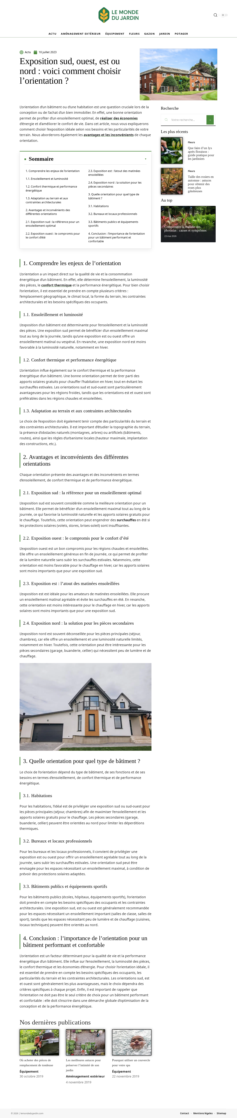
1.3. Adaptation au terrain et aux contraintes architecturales (47, 200)
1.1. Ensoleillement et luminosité (47, 179)
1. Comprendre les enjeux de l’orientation (53, 171)
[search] (215, 15)
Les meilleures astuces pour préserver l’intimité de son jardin (83, 1065)
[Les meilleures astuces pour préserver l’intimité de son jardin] (85, 1042)
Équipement (29, 1071)
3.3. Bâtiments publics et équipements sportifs (113, 224)
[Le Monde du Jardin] (118, 15)
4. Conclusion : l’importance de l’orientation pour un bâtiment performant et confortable (116, 237)
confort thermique (56, 285)
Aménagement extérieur (85, 1076)
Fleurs (191, 142)
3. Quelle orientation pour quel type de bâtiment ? (113, 196)
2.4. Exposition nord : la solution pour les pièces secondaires (115, 184)
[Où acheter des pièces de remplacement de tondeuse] (39, 1042)
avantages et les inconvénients (109, 135)
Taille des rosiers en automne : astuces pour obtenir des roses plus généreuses (201, 184)
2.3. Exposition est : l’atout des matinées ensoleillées (114, 173)
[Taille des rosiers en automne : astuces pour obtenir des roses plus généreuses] (172, 181)
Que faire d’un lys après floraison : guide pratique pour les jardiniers (201, 153)
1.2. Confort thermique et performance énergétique (51, 188)
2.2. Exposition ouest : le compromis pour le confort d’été (53, 235)
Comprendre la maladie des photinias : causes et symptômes (185, 228)
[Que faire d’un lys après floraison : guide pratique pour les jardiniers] (172, 150)
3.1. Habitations (98, 206)
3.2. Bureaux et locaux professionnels (112, 214)
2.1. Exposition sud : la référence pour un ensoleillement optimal (52, 224)
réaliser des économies (119, 118)
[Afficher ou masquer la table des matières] (100, 159)
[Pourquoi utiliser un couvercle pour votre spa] (131, 1042)
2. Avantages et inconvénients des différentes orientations (48, 212)
